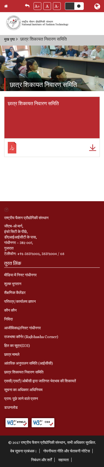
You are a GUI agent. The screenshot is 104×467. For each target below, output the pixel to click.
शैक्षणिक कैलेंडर (15, 292)
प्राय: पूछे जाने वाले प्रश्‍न (21, 398)
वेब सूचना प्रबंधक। (23, 451)
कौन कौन (10, 310)
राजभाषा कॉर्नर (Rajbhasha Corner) (31, 337)
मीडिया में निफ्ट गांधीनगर (20, 275)
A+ (37, 6)
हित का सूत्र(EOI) (17, 345)
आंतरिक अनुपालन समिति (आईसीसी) (28, 363)
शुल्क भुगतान (12, 284)
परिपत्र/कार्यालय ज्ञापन (20, 301)
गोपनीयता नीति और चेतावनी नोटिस (66, 451)
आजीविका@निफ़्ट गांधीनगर (22, 328)
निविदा (8, 319)
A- (57, 6)
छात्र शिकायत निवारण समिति (24, 372)
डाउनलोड (11, 407)
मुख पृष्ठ (9, 39)
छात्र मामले (11, 354)
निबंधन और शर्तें (41, 460)
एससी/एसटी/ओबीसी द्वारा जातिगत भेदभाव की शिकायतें (40, 381)
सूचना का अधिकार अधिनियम (23, 390)
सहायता (63, 460)
